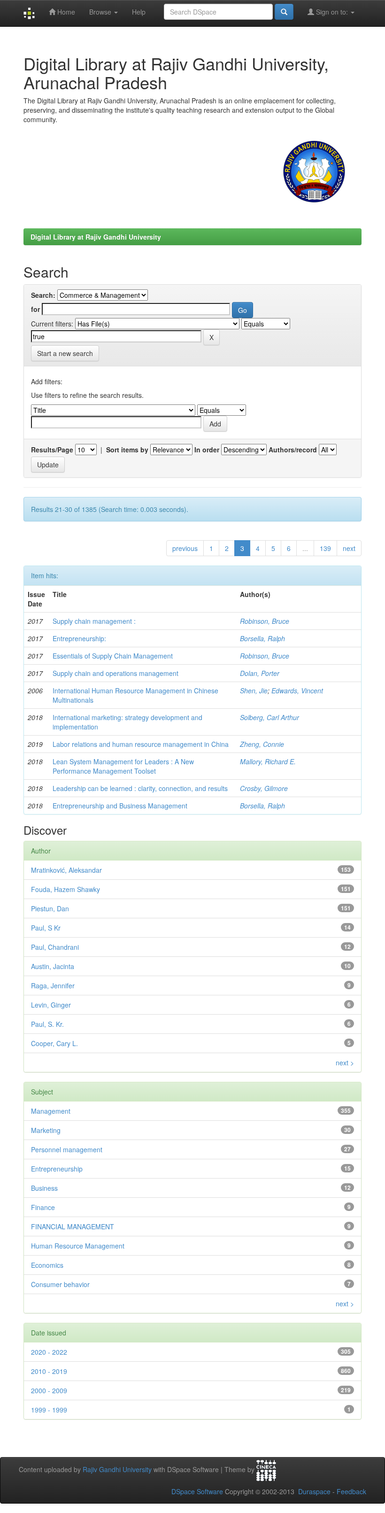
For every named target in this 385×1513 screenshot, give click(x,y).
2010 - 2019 (49, 1371)
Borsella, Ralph (262, 638)
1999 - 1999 (49, 1409)
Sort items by (127, 449)
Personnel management (66, 1149)
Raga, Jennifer (53, 985)
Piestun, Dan (50, 908)
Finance (43, 1207)
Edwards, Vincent (297, 690)
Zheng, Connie (262, 744)
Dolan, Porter (259, 673)
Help (139, 11)
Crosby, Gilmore (264, 788)
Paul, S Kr (46, 927)
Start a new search (65, 353)
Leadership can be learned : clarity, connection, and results (140, 788)
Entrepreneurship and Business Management (120, 805)
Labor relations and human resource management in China (141, 744)
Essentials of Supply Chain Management (113, 655)
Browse (101, 11)
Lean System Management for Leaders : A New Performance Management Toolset (123, 766)
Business (44, 1188)
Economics (47, 1265)
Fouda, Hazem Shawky (65, 889)
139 (325, 548)
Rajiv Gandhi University (117, 1469)
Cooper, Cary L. (54, 1043)
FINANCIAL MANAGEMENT (72, 1226)
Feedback (351, 1491)
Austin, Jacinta (52, 966)
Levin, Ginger (51, 1004)
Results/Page (52, 449)
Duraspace (314, 1491)
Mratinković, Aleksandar (66, 870)
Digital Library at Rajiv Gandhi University (96, 236)
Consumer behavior (60, 1284)
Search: (43, 295)
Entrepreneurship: (79, 638)
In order (206, 449)
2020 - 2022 (49, 1352)
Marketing (46, 1130)
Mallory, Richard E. (268, 761)
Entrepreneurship (57, 1168)
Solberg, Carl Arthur (269, 717)
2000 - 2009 (49, 1390)
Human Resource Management (77, 1245)
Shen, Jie (254, 690)
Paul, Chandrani (55, 947)
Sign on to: (332, 11)
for (35, 309)
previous (185, 548)
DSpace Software (197, 1491)
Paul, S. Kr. (47, 1024)
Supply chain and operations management (115, 673)
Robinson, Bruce (264, 621)
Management (50, 1111)
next (349, 548)
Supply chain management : (94, 621)
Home (65, 11)
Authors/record (293, 449)
